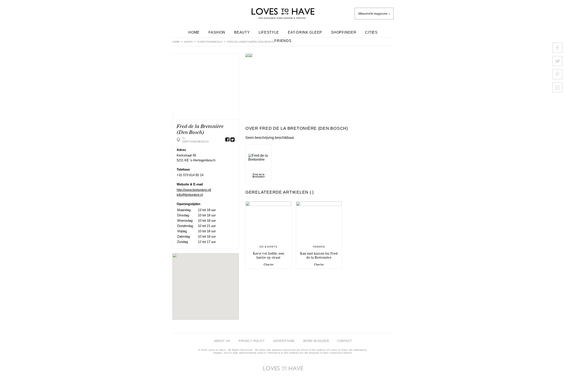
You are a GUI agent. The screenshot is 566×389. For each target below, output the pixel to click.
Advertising (284, 341)
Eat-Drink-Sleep (305, 32)
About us (222, 341)
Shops (188, 41)
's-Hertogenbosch (209, 41)
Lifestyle (269, 32)
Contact (344, 341)
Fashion (216, 32)
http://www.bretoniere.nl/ (194, 190)
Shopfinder (343, 32)
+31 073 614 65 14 (190, 175)
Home (194, 32)
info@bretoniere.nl (190, 194)
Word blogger (316, 341)
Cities (371, 32)
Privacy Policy (252, 341)
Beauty (242, 32)
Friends (282, 41)
